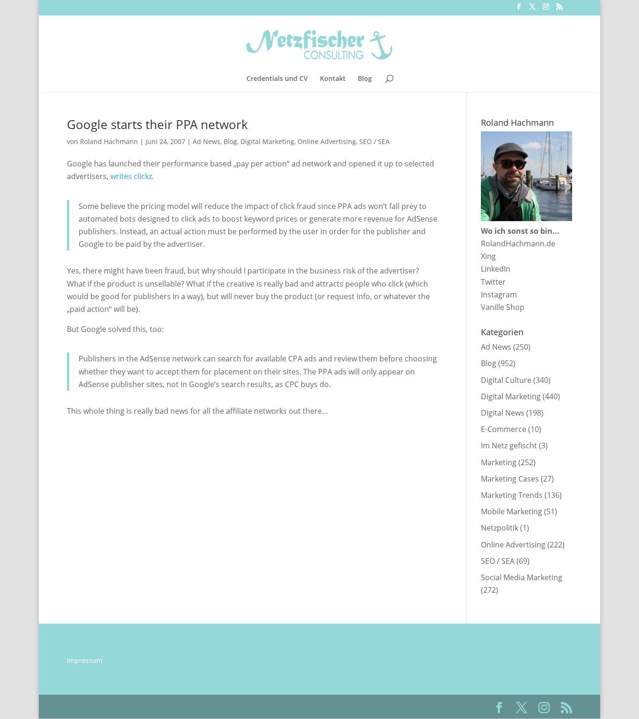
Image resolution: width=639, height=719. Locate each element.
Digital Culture (506, 380)
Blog (365, 79)
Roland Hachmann (109, 141)
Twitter (493, 282)
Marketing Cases (510, 479)
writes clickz (131, 176)
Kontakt (333, 79)
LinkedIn (495, 269)
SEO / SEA (374, 141)
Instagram (499, 294)
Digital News (502, 413)
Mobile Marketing (511, 511)
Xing (488, 256)
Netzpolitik (499, 528)
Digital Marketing (267, 141)
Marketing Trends (512, 495)
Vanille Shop (502, 307)
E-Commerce (503, 429)
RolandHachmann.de (518, 243)
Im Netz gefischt (509, 445)
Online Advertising (327, 141)
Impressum (84, 660)
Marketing (498, 462)
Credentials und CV (277, 79)
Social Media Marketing (521, 577)
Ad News (206, 141)
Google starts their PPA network (157, 124)
